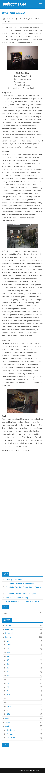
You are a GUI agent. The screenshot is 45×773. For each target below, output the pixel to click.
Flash (9, 645)
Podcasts (10, 734)
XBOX (9, 714)
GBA (8, 652)
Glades (38, 770)
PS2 (8, 687)
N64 (8, 668)
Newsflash (9, 633)
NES (8, 675)
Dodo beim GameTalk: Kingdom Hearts (20, 583)
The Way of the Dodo (14, 579)
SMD (8, 702)
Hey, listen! (11, 730)
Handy (9, 664)
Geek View (9, 629)
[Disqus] (22, 489)
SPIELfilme (11, 738)
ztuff (7, 726)
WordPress (29, 770)
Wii (8, 710)
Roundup (8, 718)
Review (31, 19)
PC (8, 679)
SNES (9, 706)
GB (8, 649)
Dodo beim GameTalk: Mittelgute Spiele (21, 593)
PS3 (8, 691)
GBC (8, 656)
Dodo (20, 19)
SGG (8, 698)
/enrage (8, 625)
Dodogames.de (14, 4)
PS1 (27, 19)
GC (8, 660)
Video (7, 722)
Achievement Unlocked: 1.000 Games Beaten (23, 601)
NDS (8, 671)
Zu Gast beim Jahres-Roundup (17, 597)
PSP (8, 695)
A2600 (9, 641)
